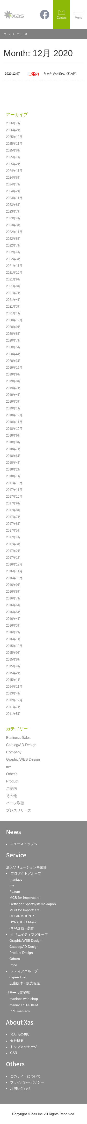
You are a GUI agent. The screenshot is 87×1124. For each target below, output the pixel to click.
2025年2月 (13, 164)
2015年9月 (13, 652)
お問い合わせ (20, 1088)
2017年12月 (14, 483)
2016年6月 (13, 605)
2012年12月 (14, 700)
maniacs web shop (23, 999)
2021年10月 (14, 272)
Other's (12, 774)
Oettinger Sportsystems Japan (32, 904)
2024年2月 (13, 191)
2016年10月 (14, 578)
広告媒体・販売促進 (24, 983)
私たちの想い (20, 1034)
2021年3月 (13, 306)
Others (14, 959)
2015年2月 (13, 673)
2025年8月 (13, 150)
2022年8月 (13, 238)
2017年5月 (13, 530)
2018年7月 (13, 449)
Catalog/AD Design (21, 745)
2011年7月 (13, 707)
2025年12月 (14, 137)
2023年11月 (14, 198)
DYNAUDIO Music (23, 922)
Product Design (21, 953)
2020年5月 (13, 347)
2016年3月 (13, 625)
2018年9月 (13, 435)
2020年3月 (13, 361)
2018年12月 (14, 415)
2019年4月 (13, 395)
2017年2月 (13, 551)
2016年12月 (14, 564)
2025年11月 (14, 143)
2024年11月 (14, 171)
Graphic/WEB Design (23, 759)
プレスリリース (18, 810)
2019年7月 (13, 388)
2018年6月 (13, 456)
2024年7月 (13, 184)
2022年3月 (13, 259)
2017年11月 (14, 490)
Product (12, 781)
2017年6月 (13, 524)
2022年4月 (13, 252)
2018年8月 (13, 442)
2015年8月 (13, 659)
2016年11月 (14, 571)
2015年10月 (14, 646)
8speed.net (18, 977)
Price (13, 965)
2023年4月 (13, 218)
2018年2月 (13, 469)
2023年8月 (13, 205)
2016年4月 (13, 619)
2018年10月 (14, 428)
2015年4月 (13, 666)
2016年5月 (13, 612)
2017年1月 (13, 557)
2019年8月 (13, 381)
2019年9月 (13, 374)
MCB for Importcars (24, 898)
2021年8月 (13, 286)
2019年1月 (13, 408)
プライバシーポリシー (27, 1082)
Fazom (14, 891)
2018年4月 (13, 462)
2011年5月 (13, 714)
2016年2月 (13, 632)
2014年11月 (14, 686)
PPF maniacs (19, 1011)
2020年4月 (13, 354)
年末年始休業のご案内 (58, 73)
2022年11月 (14, 232)
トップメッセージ (23, 1047)
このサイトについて (25, 1076)
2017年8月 (13, 510)
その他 (11, 796)
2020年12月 (14, 320)
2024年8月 (13, 177)
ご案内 (11, 788)
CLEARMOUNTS (22, 916)
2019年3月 (13, 401)
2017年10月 (14, 496)
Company (14, 752)
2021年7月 (13, 293)
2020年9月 (13, 327)
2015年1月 (13, 680)
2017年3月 (13, 544)
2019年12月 (14, 367)
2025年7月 (13, 157)
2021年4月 (13, 300)
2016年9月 (13, 585)
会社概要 (17, 1041)
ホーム (8, 33)
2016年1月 (13, 639)
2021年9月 (13, 279)
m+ (8, 767)
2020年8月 (13, 333)
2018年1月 (13, 476)
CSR (13, 1053)
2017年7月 (13, 517)
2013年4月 (13, 693)
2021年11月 (14, 266)
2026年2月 (13, 130)
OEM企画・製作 (21, 928)
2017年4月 (13, 537)
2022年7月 (13, 245)
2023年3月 (13, 225)
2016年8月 (13, 591)
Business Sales (18, 737)
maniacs (15, 879)
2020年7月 (13, 340)
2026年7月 (13, 123)
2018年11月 (14, 422)
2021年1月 (13, 313)
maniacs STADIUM (23, 1005)
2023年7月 (13, 211)
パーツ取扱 (15, 803)
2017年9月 (13, 503)
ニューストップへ (23, 844)
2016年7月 (13, 598)
